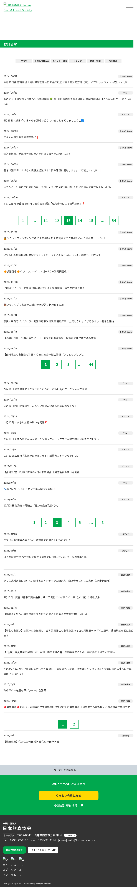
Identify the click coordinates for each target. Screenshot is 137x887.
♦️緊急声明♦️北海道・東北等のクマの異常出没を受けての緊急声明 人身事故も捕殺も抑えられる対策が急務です (67, 707)
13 (68, 220)
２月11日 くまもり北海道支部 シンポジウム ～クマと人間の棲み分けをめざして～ (51, 439)
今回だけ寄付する (66, 805)
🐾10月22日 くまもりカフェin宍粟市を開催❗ (30, 489)
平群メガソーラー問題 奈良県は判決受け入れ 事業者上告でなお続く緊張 (44, 288)
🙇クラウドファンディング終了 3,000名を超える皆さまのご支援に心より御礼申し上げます (55, 238)
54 (114, 220)
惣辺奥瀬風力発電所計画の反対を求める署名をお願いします (37, 153)
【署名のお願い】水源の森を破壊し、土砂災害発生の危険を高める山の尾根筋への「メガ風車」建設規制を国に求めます (68, 633)
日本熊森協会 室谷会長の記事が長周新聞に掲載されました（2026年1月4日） (47, 556)
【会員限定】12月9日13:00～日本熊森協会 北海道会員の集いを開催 (42, 472)
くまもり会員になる (68, 795)
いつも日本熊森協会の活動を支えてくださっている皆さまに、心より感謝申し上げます (52, 255)
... (34, 220)
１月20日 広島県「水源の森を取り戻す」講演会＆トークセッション (41, 455)
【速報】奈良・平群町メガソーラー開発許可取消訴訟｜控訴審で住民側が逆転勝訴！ (51, 338)
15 (91, 220)
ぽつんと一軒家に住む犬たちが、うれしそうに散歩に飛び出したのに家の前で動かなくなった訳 (57, 187)
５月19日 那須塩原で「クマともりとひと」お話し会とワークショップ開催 (45, 389)
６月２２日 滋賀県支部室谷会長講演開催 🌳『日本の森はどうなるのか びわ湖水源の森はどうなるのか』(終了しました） (67, 101)
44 (91, 364)
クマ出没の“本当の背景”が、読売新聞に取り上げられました (37, 540)
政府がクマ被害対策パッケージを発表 (25, 690)
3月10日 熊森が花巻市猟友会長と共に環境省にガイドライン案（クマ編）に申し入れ (52, 597)
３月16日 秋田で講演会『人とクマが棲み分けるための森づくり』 (40, 406)
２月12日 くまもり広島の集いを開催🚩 (25, 422)
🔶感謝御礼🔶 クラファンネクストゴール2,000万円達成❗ (37, 271)
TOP (8, 18)
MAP (70, 835)
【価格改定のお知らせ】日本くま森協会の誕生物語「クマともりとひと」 (45, 354)
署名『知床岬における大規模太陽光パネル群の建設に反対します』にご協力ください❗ (53, 170)
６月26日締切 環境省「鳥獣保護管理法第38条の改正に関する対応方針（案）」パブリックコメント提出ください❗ (68, 82)
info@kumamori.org (81, 840)
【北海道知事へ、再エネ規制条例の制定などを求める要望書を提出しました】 (47, 614)
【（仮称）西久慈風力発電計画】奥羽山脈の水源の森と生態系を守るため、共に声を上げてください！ (60, 652)
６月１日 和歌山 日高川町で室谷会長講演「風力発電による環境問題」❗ (44, 203)
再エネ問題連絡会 (14, 849)
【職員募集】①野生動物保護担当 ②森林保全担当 (31, 741)
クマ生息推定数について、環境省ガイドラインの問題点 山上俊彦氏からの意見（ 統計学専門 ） (58, 580)
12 (57, 220)
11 (46, 220)
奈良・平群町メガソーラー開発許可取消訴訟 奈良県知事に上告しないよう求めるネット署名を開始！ (60, 321)
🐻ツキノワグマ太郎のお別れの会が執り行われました (34, 304)
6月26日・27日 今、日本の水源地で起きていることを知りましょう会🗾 (44, 120)
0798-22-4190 (19, 840)
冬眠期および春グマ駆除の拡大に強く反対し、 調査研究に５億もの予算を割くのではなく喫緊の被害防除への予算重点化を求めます (67, 671)
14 (80, 220)
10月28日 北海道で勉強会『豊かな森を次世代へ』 (32, 505)
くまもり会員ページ (40, 850)
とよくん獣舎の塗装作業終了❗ (21, 137)
